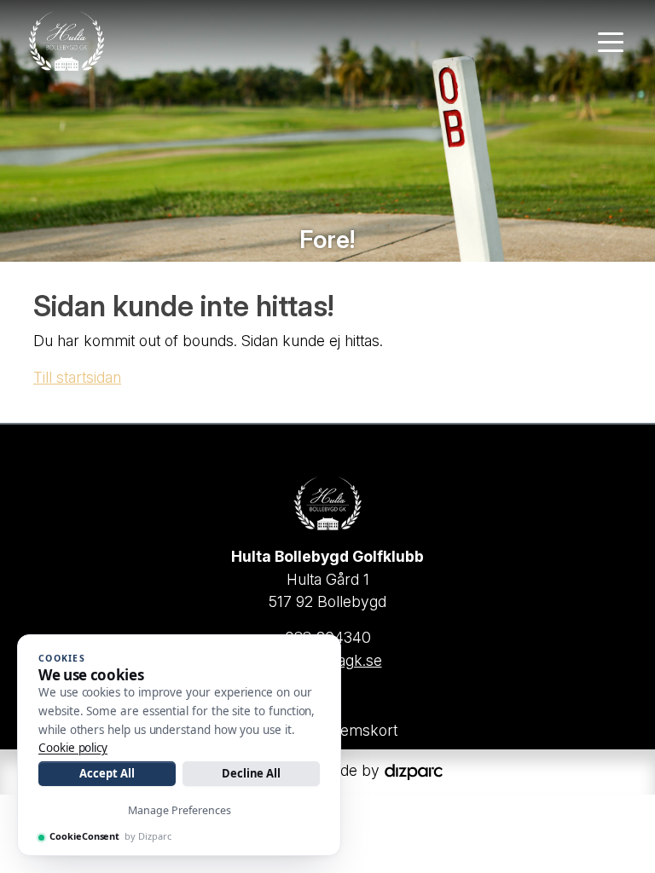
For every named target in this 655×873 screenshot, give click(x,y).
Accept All (106, 773)
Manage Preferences (179, 810)
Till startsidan (77, 377)
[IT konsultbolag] (413, 770)
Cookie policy (72, 747)
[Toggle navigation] (611, 41)
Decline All (251, 773)
